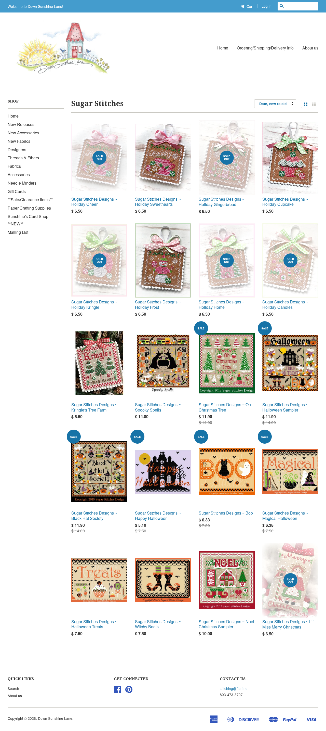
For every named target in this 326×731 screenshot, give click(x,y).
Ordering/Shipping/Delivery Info (265, 48)
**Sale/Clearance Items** (30, 199)
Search (13, 688)
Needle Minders (22, 183)
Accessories (19, 174)
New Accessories (23, 133)
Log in (266, 6)
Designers (17, 149)
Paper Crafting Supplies (29, 208)
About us (310, 48)
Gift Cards (17, 191)
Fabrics (14, 166)
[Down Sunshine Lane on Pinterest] (129, 691)
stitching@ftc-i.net (234, 688)
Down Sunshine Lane (55, 718)
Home (222, 48)
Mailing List (18, 232)
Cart (249, 6)
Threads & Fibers (23, 158)
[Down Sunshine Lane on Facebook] (117, 691)
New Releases (21, 124)
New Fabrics (19, 141)
